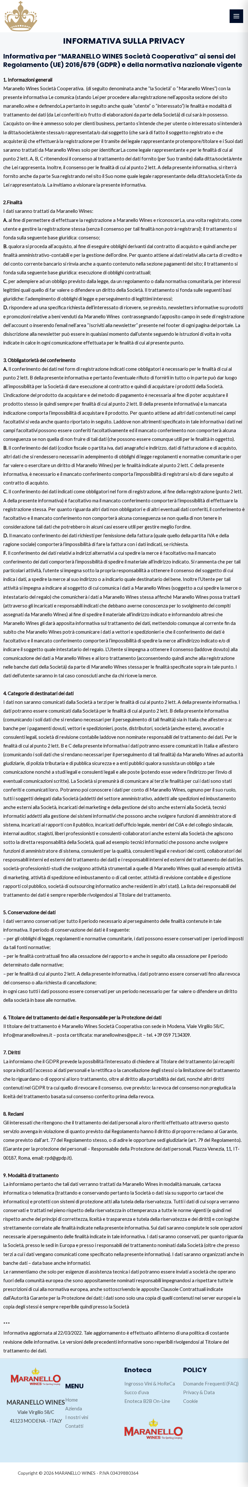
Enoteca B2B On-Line (147, 1401)
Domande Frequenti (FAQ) (211, 1383)
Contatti (74, 1426)
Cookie (190, 1401)
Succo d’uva (136, 1392)
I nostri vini (76, 1417)
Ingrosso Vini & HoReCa (149, 1383)
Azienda (73, 1408)
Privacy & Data (199, 1392)
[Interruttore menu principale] (236, 16)
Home (71, 1400)
